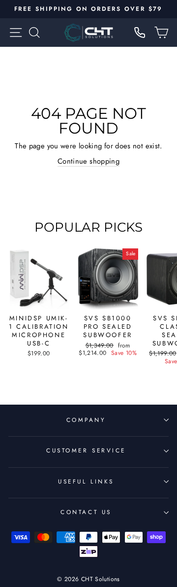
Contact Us (85, 512)
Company (86, 419)
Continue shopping (88, 161)
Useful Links (86, 481)
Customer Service (86, 450)
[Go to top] (149, 520)
